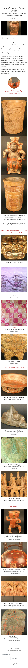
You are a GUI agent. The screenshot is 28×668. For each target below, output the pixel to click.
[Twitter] (13, 664)
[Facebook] (11, 664)
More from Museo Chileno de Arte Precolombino (14, 231)
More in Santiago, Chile (14, 367)
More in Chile (14, 506)
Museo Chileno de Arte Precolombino (14, 92)
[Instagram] (16, 664)
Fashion (14, 294)
